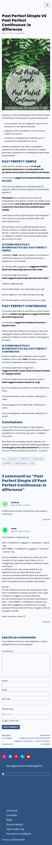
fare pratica (38, 459)
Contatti (11, 815)
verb (32, 463)
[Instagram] (4, 756)
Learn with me (15, 829)
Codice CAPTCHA (10, 721)
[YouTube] (28, 756)
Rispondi (46, 519)
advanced (12, 459)
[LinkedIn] (10, 756)
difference (25, 459)
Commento (8, 651)
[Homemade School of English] (9, 5)
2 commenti (19, 33)
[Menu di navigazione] (47, 5)
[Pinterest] (16, 756)
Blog (9, 820)
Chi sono (11, 810)
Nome (5, 680)
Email (4, 690)
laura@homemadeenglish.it (24, 766)
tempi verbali (20, 463)
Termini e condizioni (18, 833)
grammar (7, 463)
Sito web (6, 699)
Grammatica (14, 824)
